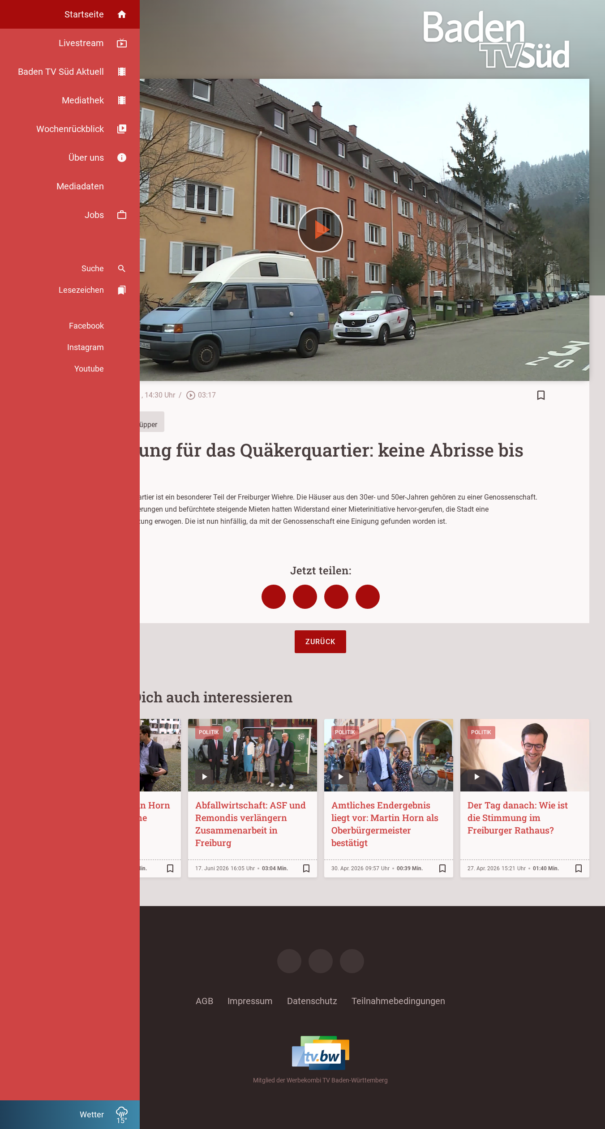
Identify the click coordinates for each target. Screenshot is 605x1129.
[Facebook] (289, 961)
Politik (209, 732)
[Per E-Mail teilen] (368, 597)
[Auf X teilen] (305, 597)
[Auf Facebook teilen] (274, 597)
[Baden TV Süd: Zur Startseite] (496, 39)
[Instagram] (321, 961)
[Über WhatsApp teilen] (336, 597)
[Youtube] (352, 961)
